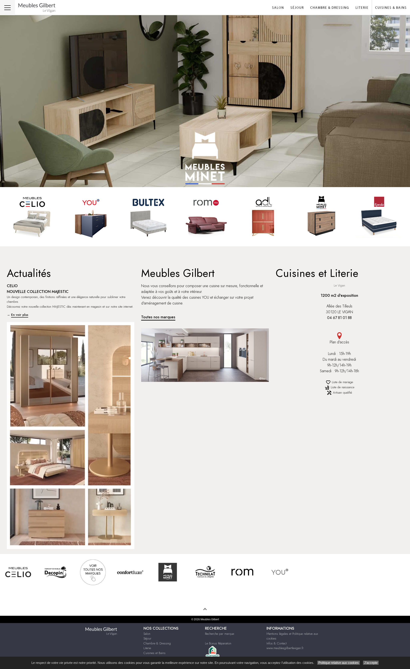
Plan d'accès (339, 342)
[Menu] (7, 7)
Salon (278, 8)
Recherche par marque (219, 633)
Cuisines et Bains (154, 653)
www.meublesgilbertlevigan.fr (285, 648)
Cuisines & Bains (391, 8)
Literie (362, 8)
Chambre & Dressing (329, 8)
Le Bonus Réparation (218, 643)
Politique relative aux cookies (339, 663)
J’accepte (370, 663)
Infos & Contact (276, 643)
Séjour (297, 8)
